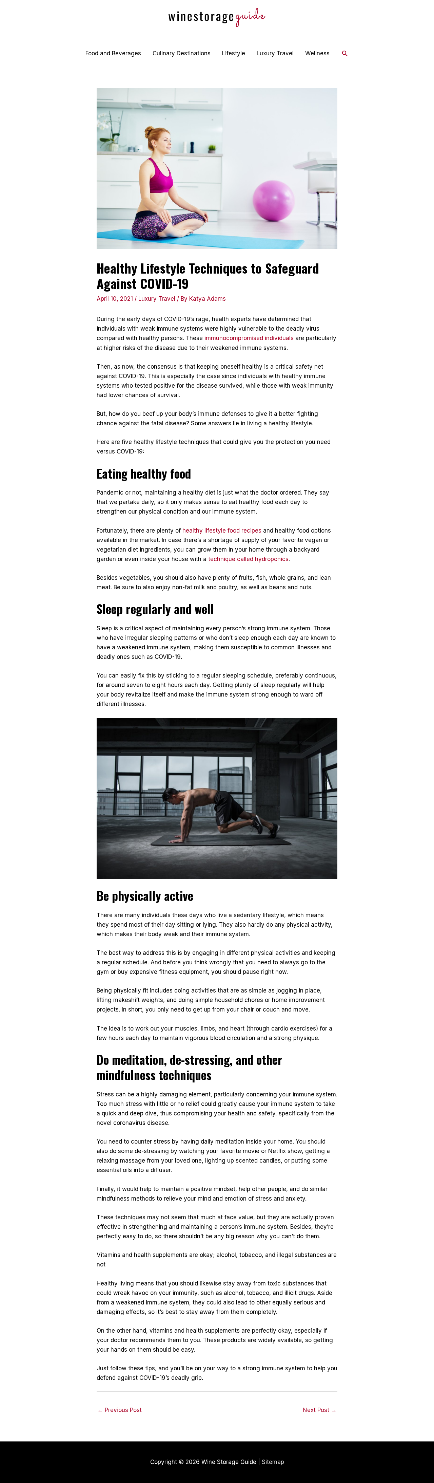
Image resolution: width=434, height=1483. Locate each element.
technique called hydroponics (248, 559)
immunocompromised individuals (249, 338)
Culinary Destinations (182, 53)
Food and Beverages (113, 53)
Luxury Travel (275, 53)
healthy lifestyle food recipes (221, 530)
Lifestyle (233, 53)
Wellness (317, 53)
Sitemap (273, 1462)
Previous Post (119, 1410)
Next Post (320, 1410)
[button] (345, 53)
